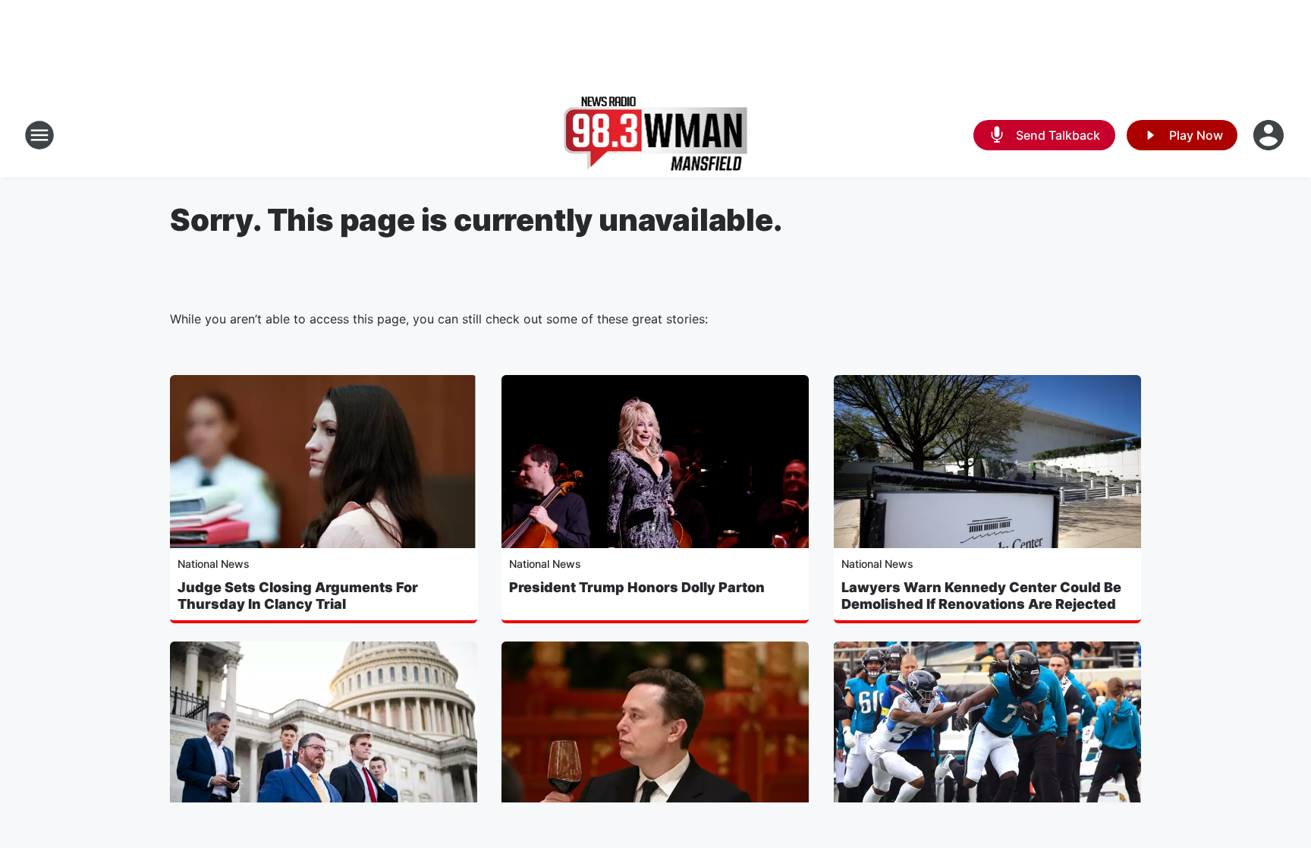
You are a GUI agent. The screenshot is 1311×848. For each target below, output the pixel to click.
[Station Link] (656, 135)
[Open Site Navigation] (39, 135)
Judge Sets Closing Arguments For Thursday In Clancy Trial (298, 595)
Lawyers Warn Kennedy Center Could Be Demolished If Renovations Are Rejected (981, 595)
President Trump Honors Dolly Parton (637, 587)
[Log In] (1270, 135)
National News (214, 563)
